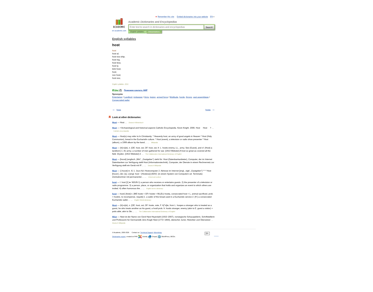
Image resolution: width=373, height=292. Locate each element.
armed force (162, 97)
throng (189, 97)
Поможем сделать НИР (135, 90)
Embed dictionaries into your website (192, 17)
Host (114, 122)
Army (146, 97)
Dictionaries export (118, 236)
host (114, 182)
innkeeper (138, 97)
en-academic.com (119, 31)
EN (211, 17)
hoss (119, 110)
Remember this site (166, 17)
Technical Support (146, 232)
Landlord (128, 97)
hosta (208, 110)
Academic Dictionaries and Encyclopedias (152, 21)
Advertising (158, 232)
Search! (209, 27)
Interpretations (154, 32)
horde (182, 97)
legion (153, 97)
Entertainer (117, 97)
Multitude (174, 97)
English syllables (137, 32)
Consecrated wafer (121, 100)
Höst (114, 217)
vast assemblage (201, 97)
